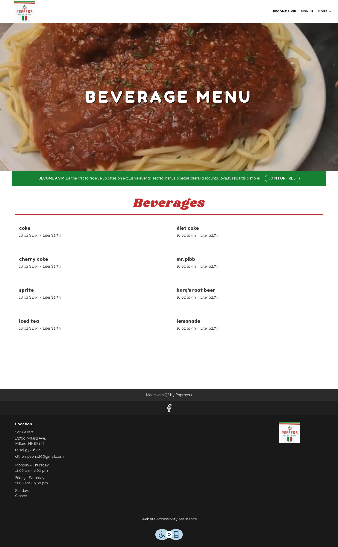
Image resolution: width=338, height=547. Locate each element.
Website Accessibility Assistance (169, 519)
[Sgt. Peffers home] (24, 11)
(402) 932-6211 (28, 450)
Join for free (282, 178)
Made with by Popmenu (97, 395)
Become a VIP (284, 11)
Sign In (307, 11)
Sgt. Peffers (290, 432)
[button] (324, 11)
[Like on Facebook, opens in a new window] (169, 409)
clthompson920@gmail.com (39, 456)
